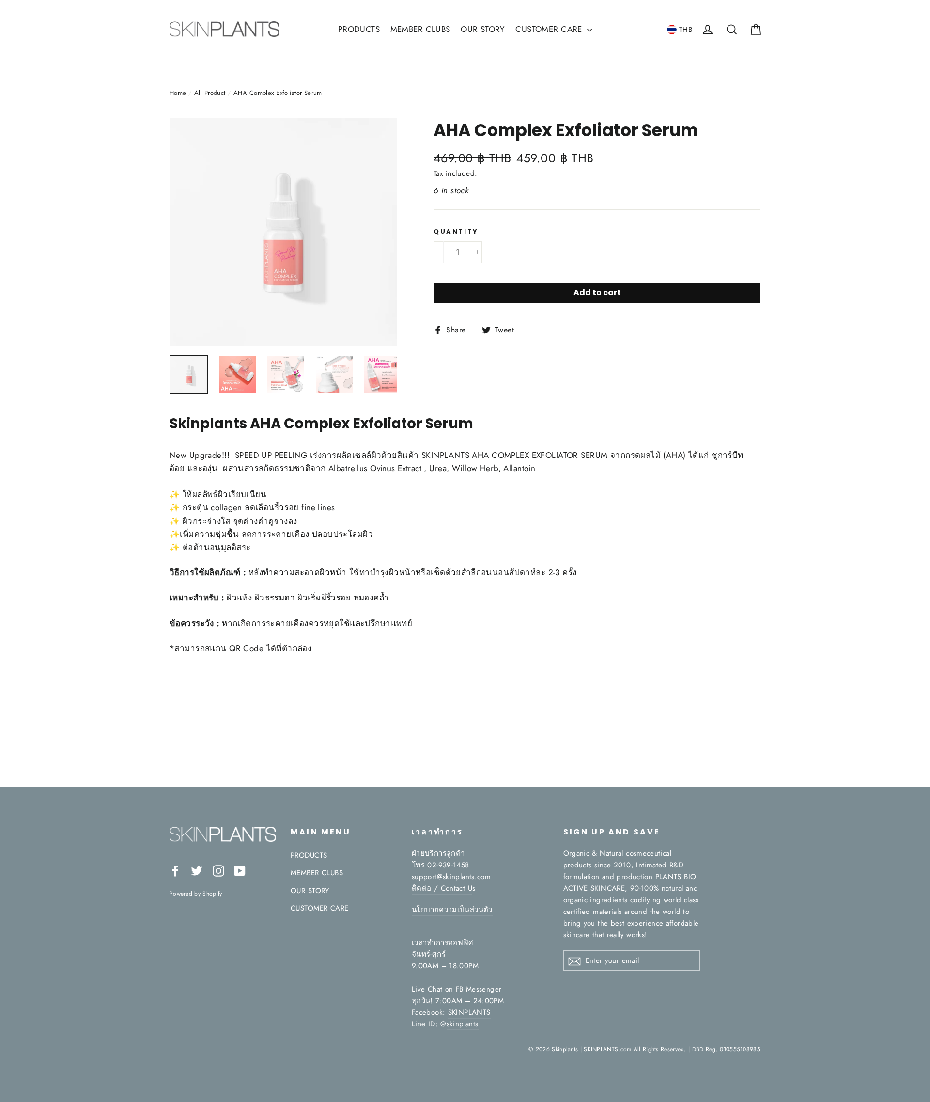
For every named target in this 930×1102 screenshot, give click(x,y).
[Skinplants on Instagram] (218, 870)
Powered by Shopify (196, 893)
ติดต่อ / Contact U (442, 888)
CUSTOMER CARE (550, 29)
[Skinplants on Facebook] (175, 870)
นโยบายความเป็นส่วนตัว (452, 909)
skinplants (463, 1024)
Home (178, 92)
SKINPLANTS (469, 1012)
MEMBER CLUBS (420, 29)
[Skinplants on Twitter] (196, 870)
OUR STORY (483, 29)
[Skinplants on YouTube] (240, 870)
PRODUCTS (359, 29)
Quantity (456, 231)
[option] (283, 232)
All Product (210, 92)
